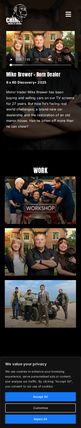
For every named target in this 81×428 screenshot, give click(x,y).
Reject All (40, 419)
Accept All (40, 396)
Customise (40, 408)
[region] (40, 392)
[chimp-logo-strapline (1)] (16, 6)
